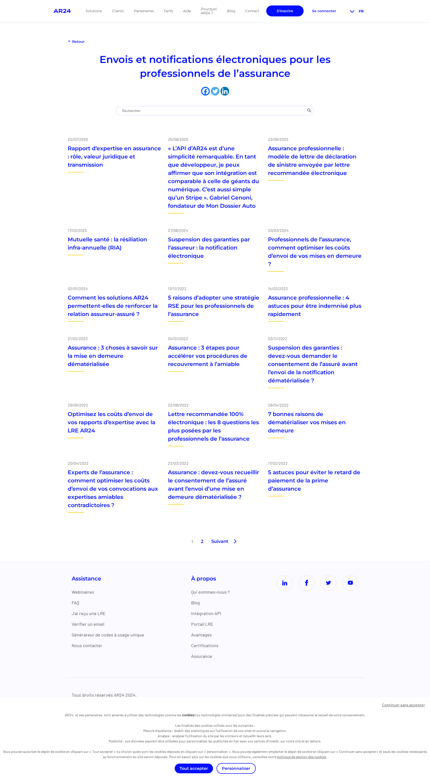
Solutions (94, 11)
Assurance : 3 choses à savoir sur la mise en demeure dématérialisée (113, 355)
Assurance (201, 656)
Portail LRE (202, 624)
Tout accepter (194, 768)
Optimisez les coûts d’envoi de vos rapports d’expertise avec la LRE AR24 (111, 422)
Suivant (219, 541)
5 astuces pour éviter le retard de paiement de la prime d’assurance (314, 480)
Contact (252, 11)
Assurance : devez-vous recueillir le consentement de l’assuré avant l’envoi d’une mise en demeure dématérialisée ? (213, 484)
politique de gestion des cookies (301, 757)
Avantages (201, 634)
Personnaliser (236, 768)
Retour (78, 41)
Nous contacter (87, 645)
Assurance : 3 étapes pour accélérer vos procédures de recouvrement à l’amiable (207, 355)
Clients (118, 11)
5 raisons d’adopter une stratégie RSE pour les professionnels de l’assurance (213, 305)
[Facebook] (205, 91)
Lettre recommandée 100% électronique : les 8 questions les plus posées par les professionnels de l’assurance (213, 426)
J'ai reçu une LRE (89, 613)
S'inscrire (285, 11)
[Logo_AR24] (62, 11)
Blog (231, 11)
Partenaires (144, 11)
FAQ (75, 602)
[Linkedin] (224, 91)
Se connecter (324, 11)
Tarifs (168, 11)
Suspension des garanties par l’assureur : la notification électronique (209, 247)
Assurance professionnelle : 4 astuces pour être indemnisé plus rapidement (314, 305)
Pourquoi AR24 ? (209, 11)
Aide (187, 11)
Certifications (204, 645)
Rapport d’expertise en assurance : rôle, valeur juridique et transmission (114, 156)
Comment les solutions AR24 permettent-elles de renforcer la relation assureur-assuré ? (113, 305)
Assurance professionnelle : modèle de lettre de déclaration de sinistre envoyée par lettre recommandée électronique (312, 160)
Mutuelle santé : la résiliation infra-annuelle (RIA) (107, 243)
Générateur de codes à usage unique (108, 634)
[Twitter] (215, 91)
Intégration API (206, 613)
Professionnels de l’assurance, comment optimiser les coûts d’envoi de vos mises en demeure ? (315, 251)
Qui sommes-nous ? (210, 592)
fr (361, 11)
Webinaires (83, 592)
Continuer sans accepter (403, 704)
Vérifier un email (88, 624)
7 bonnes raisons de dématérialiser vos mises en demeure (307, 422)
